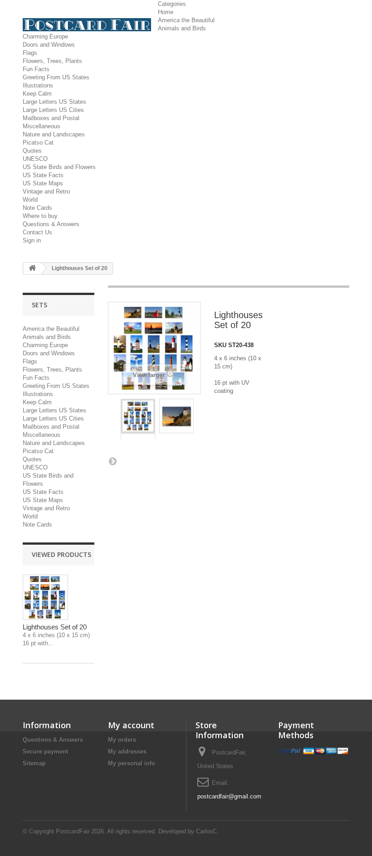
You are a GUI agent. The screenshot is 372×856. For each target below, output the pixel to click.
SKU (220, 345)
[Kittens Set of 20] (138, 416)
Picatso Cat (38, 142)
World (30, 199)
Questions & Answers (51, 224)
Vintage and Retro (46, 191)
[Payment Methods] (314, 751)
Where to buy (40, 216)
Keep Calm (37, 93)
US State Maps (43, 183)
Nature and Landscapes (54, 134)
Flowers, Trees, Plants (52, 61)
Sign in (32, 240)
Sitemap (34, 763)
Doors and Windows (49, 44)
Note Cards (37, 207)
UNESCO (35, 158)
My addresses (127, 751)
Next (112, 460)
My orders (122, 739)
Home (165, 12)
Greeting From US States (56, 77)
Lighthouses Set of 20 (55, 627)
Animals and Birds (182, 28)
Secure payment (45, 751)
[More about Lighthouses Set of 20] (45, 597)
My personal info (131, 763)
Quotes (32, 150)
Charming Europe (45, 36)
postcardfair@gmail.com (229, 796)
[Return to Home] (32, 268)
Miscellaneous (41, 126)
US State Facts (43, 175)
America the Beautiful (186, 20)
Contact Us (37, 232)
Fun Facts (36, 69)
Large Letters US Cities (53, 109)
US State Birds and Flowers (59, 167)
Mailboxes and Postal (51, 118)
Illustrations (38, 85)
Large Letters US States (54, 101)
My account (131, 725)
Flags (30, 52)
